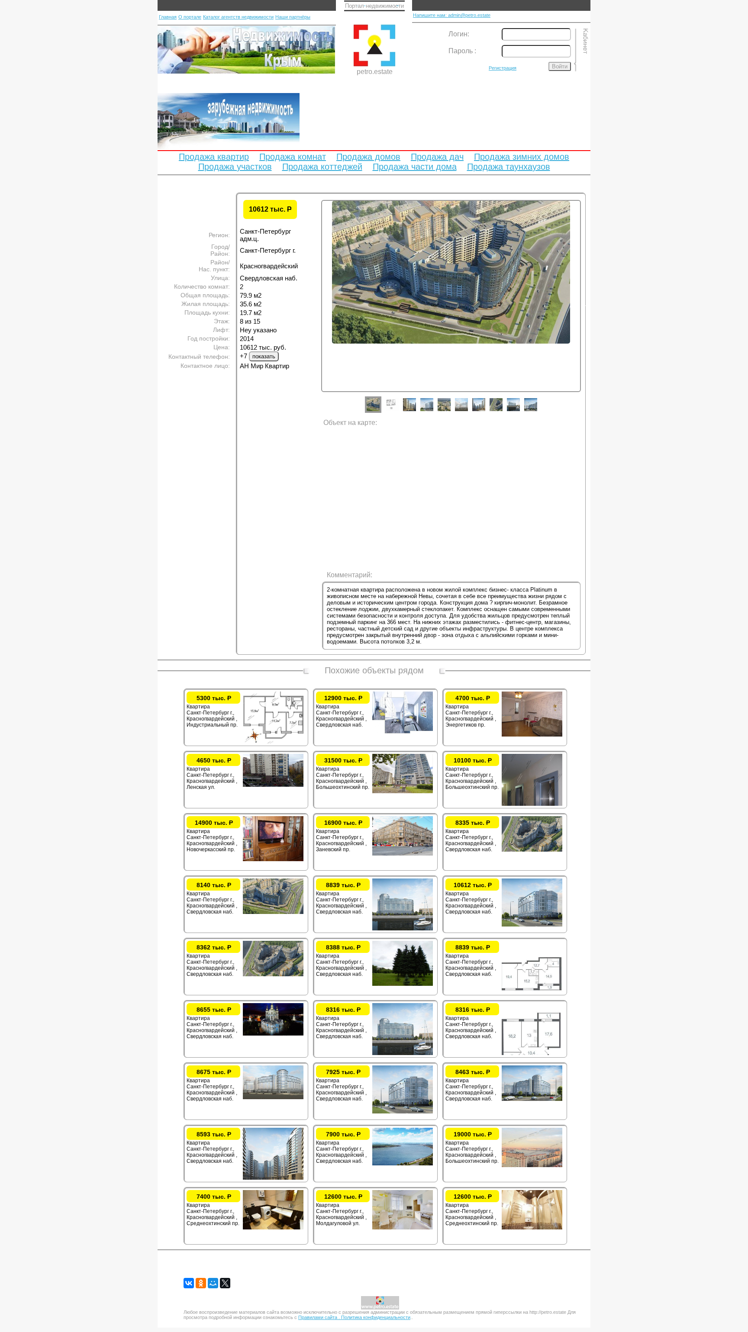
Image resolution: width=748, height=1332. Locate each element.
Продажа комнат (292, 156)
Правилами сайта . (319, 1317)
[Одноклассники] (201, 1283)
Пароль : (462, 51)
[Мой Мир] (213, 1283)
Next (587, 304)
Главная (168, 16)
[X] (225, 1283)
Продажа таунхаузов (508, 166)
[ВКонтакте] (189, 1283)
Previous (314, 304)
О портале (189, 16)
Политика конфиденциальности (375, 1317)
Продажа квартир (214, 156)
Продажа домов (368, 156)
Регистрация (502, 68)
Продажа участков (235, 166)
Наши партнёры (292, 16)
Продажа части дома (415, 166)
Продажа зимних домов (521, 156)
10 (537, 411)
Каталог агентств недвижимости (238, 16)
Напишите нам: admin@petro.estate (451, 15)
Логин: (458, 34)
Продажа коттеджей (322, 166)
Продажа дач (437, 156)
